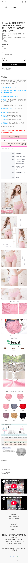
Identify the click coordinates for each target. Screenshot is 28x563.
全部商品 (6, 7)
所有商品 (13, 7)
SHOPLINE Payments (16, 560)
